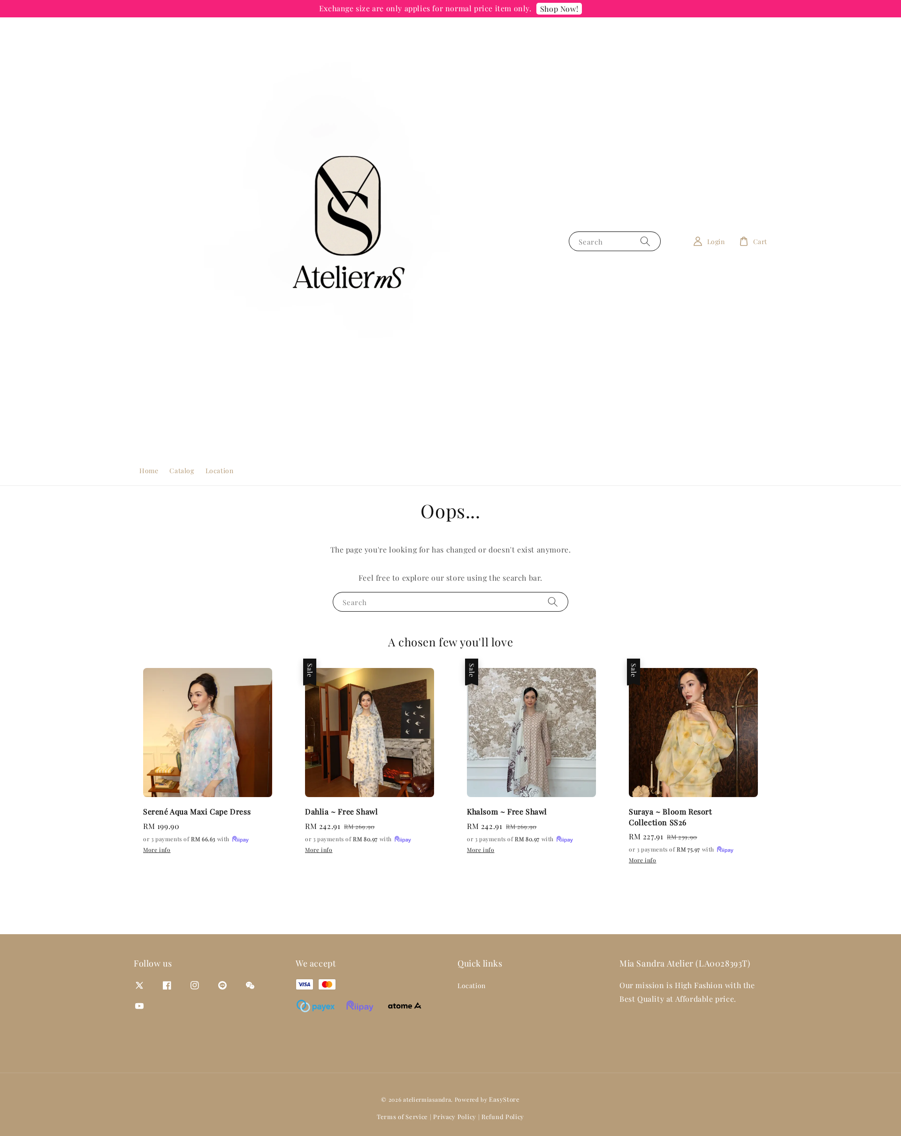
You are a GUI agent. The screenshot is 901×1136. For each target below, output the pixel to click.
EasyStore (504, 1099)
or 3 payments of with (187, 839)
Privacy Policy (454, 1117)
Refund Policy (502, 1117)
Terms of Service (402, 1117)
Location (220, 470)
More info (156, 849)
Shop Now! (559, 9)
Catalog (181, 470)
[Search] (645, 241)
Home (148, 470)
